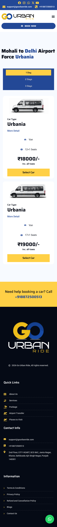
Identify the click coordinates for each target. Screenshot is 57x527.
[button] (53, 16)
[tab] (28, 72)
